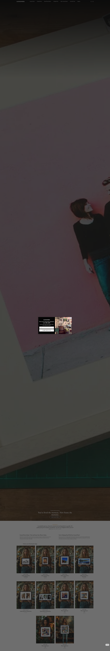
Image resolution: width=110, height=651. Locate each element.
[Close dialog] (70, 318)
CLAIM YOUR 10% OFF (47, 330)
